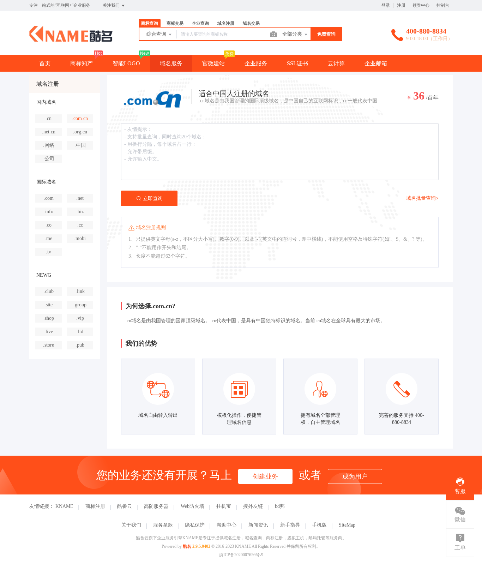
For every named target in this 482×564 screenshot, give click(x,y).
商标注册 (95, 506)
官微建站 (213, 63)
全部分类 (292, 34)
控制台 (442, 5)
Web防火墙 (192, 506)
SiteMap (347, 525)
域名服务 (171, 63)
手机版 (319, 525)
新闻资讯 (258, 525)
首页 (44, 63)
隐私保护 (195, 525)
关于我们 (131, 525)
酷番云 (124, 506)
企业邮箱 (375, 63)
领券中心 (420, 5)
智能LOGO (126, 63)
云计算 (336, 63)
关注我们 (112, 5)
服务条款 (163, 525)
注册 (401, 5)
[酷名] (71, 40)
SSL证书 (297, 63)
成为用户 (355, 476)
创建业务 (265, 476)
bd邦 (280, 506)
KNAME (64, 506)
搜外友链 (253, 506)
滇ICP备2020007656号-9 (241, 554)
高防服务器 (156, 506)
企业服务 (256, 63)
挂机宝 (223, 506)
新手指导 (290, 525)
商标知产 (81, 63)
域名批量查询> (422, 198)
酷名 (187, 546)
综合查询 (157, 34)
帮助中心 (226, 525)
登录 (385, 5)
